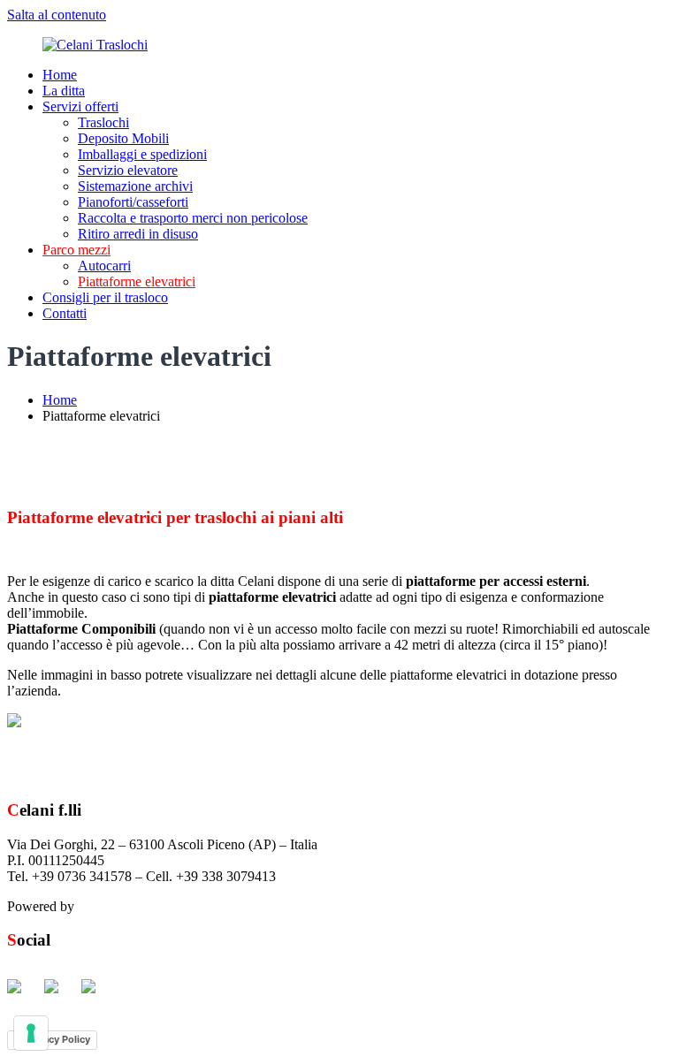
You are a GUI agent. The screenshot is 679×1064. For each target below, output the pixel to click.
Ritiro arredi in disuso (138, 233)
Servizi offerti (80, 106)
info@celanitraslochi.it (342, 876)
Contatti (64, 313)
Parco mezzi (76, 249)
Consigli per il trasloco (105, 297)
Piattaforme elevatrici (136, 281)
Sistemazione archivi (135, 186)
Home (59, 74)
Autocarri (104, 265)
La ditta (63, 90)
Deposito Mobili (123, 138)
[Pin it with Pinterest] (95, 993)
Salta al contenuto (56, 14)
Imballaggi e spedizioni (142, 154)
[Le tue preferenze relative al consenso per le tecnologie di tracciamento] (31, 1033)
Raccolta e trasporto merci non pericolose (193, 217)
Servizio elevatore (128, 170)
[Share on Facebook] (21, 993)
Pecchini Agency (125, 906)
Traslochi (103, 122)
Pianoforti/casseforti (133, 201)
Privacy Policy (57, 1039)
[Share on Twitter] (58, 993)
